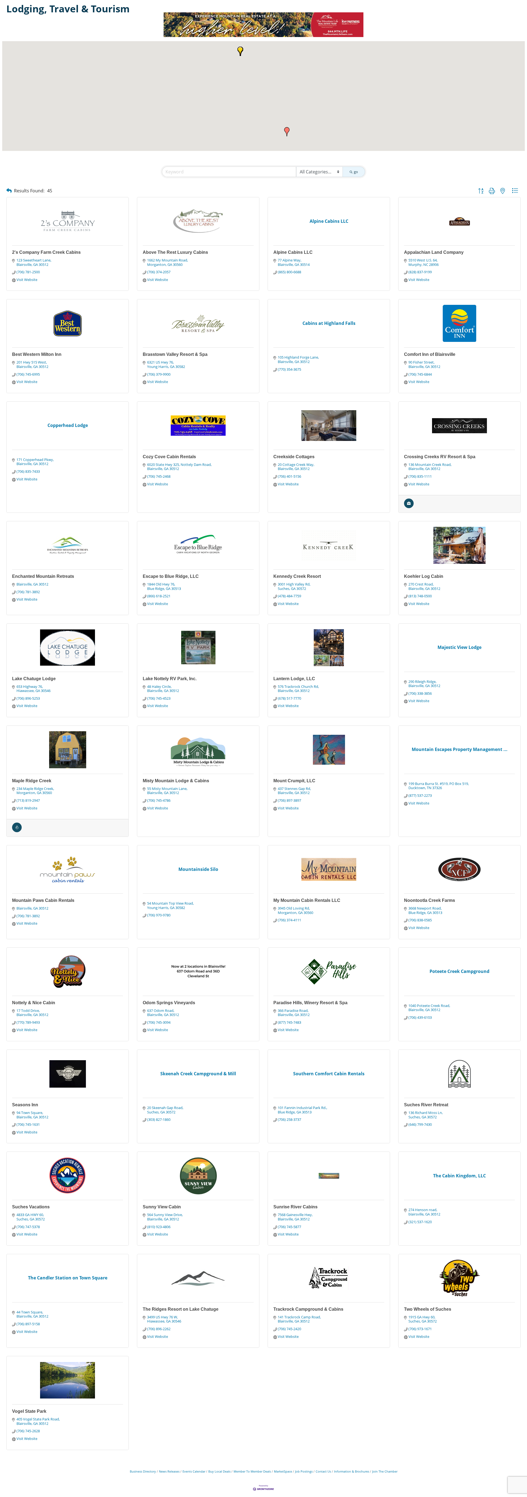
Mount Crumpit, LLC (294, 780)
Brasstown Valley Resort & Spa (175, 354)
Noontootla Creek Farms (429, 900)
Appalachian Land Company (434, 252)
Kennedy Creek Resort (297, 576)
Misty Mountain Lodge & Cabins (176, 780)
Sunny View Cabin (162, 1207)
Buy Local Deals (219, 1471)
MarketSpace (283, 1471)
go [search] (356, 171)
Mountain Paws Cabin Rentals (43, 900)
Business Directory (143, 1471)
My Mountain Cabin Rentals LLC (306, 900)
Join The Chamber (384, 1471)
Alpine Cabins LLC (293, 252)
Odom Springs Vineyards (169, 1002)
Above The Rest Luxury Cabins (175, 252)
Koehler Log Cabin (423, 576)
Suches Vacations (31, 1207)
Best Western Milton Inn (36, 354)
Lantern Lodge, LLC (294, 678)
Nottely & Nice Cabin (33, 1002)
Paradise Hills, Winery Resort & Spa (310, 1002)
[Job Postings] (409, 506)
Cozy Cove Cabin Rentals (169, 456)
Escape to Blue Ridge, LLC (171, 576)
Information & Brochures (351, 1471)
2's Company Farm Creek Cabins (46, 252)
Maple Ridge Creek (31, 780)
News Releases (169, 1471)
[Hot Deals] (17, 830)
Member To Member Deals (252, 1471)
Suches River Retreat (426, 1104)
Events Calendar (194, 1471)
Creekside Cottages (294, 456)
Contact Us (323, 1471)
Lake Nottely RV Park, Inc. (170, 678)
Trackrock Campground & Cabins (308, 1309)
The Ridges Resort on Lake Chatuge (180, 1309)
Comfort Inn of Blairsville (429, 354)
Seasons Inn (25, 1104)
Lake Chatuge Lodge (34, 678)
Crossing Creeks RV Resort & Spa (439, 456)
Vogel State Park (29, 1411)
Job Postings (304, 1471)
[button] (287, 131)
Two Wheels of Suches (427, 1309)
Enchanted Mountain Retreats (43, 576)
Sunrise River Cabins (295, 1207)
